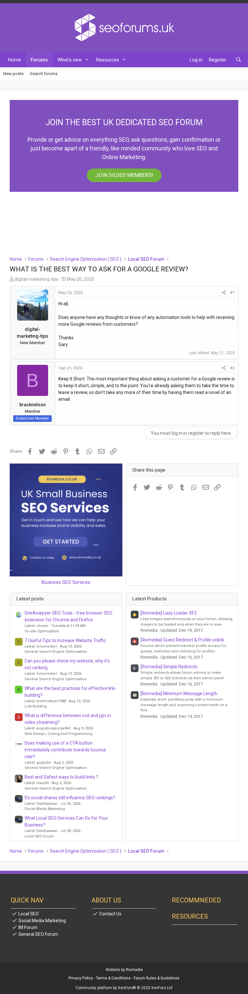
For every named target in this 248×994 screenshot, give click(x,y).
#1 (232, 292)
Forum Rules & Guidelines (157, 978)
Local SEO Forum (39, 836)
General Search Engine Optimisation (56, 652)
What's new (69, 60)
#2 (232, 368)
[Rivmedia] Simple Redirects (169, 666)
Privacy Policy (80, 978)
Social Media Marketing (45, 809)
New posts (13, 73)
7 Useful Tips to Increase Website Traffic (65, 640)
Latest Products (149, 599)
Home (14, 60)
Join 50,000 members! (124, 175)
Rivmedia (134, 969)
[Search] (238, 60)
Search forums (43, 73)
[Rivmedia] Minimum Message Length (178, 693)
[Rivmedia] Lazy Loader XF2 (168, 613)
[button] (86, 60)
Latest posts (30, 599)
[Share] (224, 293)
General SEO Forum (38, 934)
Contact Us (110, 913)
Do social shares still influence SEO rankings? (70, 797)
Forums (39, 60)
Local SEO (28, 913)
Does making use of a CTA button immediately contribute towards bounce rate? (65, 749)
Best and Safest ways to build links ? (61, 777)
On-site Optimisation (42, 631)
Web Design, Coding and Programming (58, 734)
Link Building (36, 706)
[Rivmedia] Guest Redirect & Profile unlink (182, 639)
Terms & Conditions (113, 978)
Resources (107, 60)
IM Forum (27, 927)
